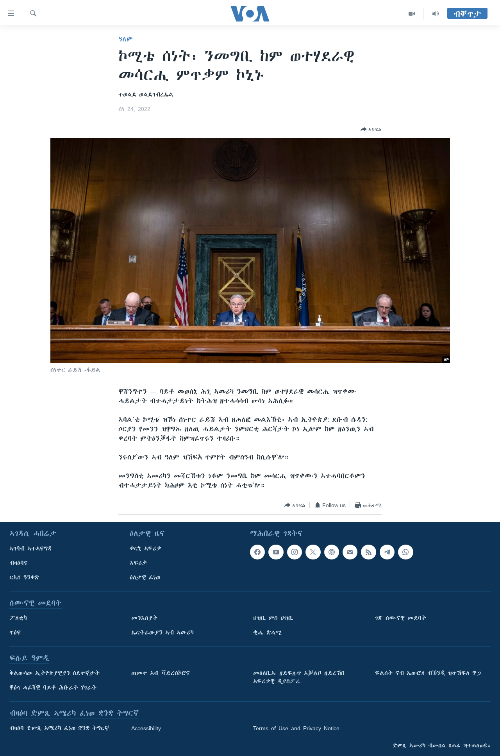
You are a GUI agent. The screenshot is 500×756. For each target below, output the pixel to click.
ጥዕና (15, 632)
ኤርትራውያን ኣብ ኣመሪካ (162, 632)
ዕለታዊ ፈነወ (145, 577)
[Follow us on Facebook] (257, 552)
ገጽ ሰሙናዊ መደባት (400, 618)
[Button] (371, 129)
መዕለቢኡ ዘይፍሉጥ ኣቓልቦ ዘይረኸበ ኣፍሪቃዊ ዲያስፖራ (299, 677)
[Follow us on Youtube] (275, 552)
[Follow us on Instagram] (294, 552)
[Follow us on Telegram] (387, 552)
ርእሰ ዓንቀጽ (24, 577)
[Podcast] (331, 552)
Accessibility (146, 728)
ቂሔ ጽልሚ (267, 632)
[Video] (412, 14)
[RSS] (368, 552)
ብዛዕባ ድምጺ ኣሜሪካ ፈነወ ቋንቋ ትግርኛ (59, 728)
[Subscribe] (350, 552)
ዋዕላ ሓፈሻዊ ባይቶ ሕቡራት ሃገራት (52, 687)
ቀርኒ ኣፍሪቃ (145, 548)
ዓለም (125, 39)
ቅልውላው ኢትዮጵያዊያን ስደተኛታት (54, 673)
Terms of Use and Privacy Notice (296, 728)
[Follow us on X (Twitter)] (312, 552)
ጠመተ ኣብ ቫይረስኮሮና (160, 673)
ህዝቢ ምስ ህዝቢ (273, 618)
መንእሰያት (144, 618)
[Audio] (435, 14)
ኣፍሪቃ (138, 563)
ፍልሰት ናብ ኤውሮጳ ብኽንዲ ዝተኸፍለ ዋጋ (428, 673)
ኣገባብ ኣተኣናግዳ (30, 548)
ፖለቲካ (18, 618)
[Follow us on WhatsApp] (405, 552)
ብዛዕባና (18, 563)
